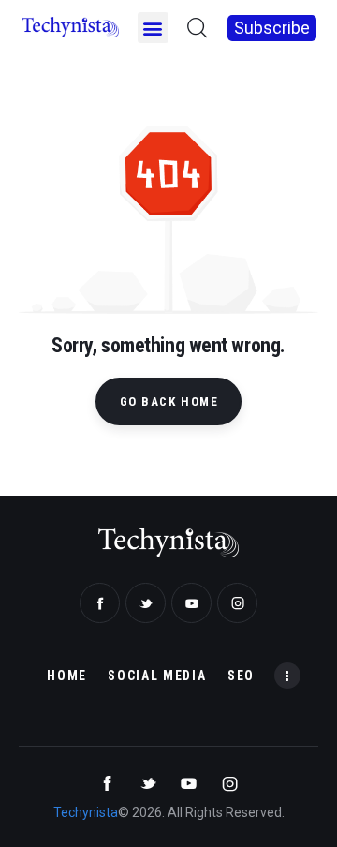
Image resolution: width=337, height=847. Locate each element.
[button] (153, 27)
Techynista (85, 812)
